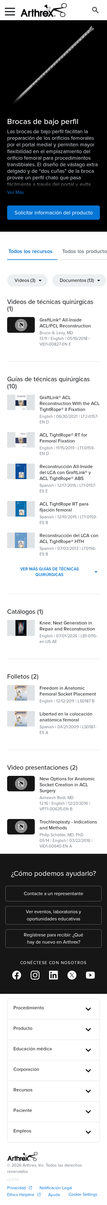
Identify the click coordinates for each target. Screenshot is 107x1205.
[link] (21, 324)
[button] (32, 252)
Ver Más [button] (15, 192)
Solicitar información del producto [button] (54, 212)
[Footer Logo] (22, 1156)
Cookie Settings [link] (83, 1194)
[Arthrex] (41, 10)
